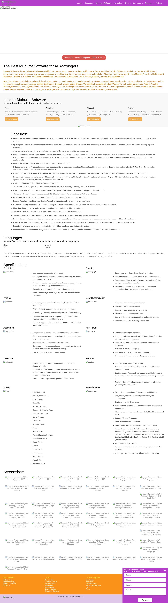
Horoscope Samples (52, 591)
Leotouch (89, 3)
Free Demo (49, 585)
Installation (90, 580)
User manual (49, 587)
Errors (88, 589)
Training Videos (91, 584)
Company (149, 3)
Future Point (7, 580)
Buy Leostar (49, 580)
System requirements (93, 585)
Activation (118, 3)
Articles (159, 3)
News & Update (50, 589)
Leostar (79, 3)
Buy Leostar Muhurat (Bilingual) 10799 (83, 57)
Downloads (137, 3)
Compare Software (103, 3)
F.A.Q (88, 587)
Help (127, 3)
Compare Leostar (51, 582)
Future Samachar (9, 584)
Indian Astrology (9, 582)
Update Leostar (50, 584)
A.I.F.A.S (6, 585)
